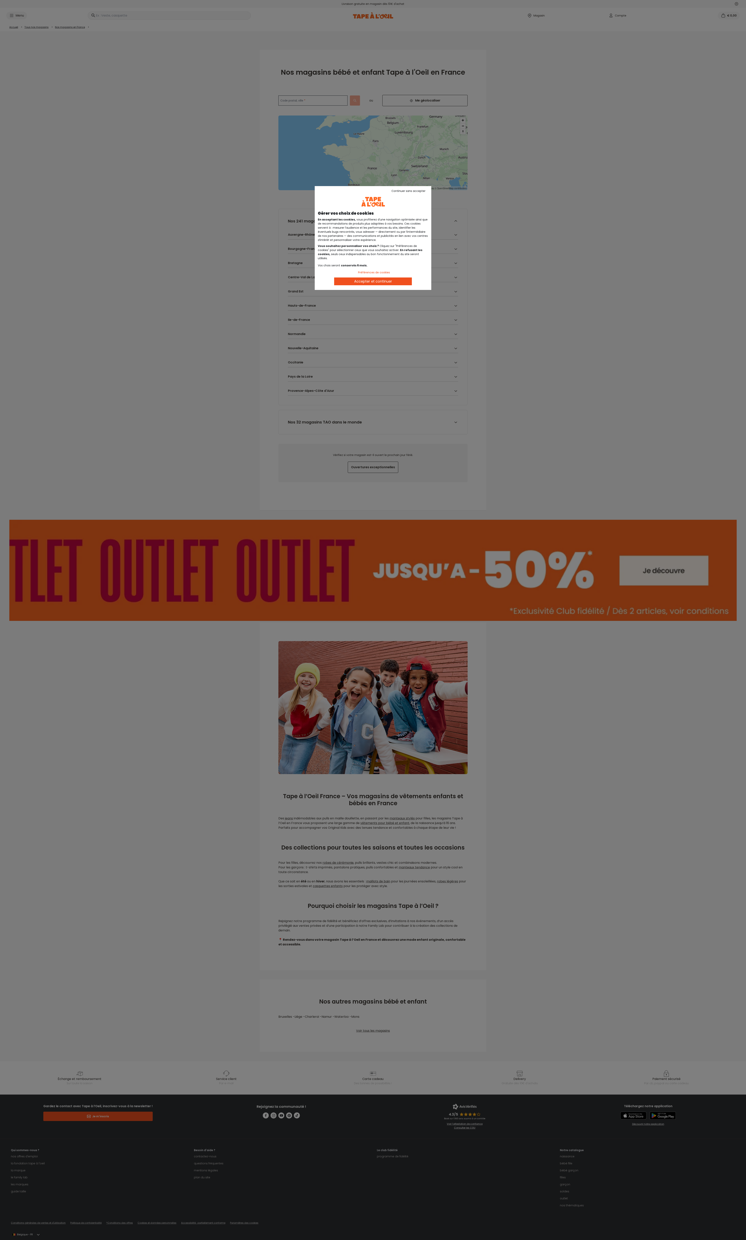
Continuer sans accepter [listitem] (408, 191)
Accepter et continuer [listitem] (373, 281)
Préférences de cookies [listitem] (374, 272)
